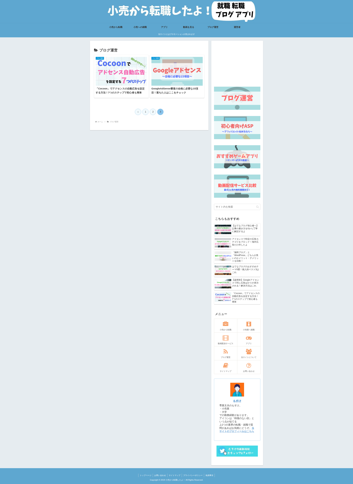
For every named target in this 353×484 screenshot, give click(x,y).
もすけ (237, 400)
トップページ (145, 475)
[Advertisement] (237, 62)
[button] (257, 206)
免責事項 (209, 475)
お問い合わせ (160, 475)
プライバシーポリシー (193, 475)
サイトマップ (174, 475)
